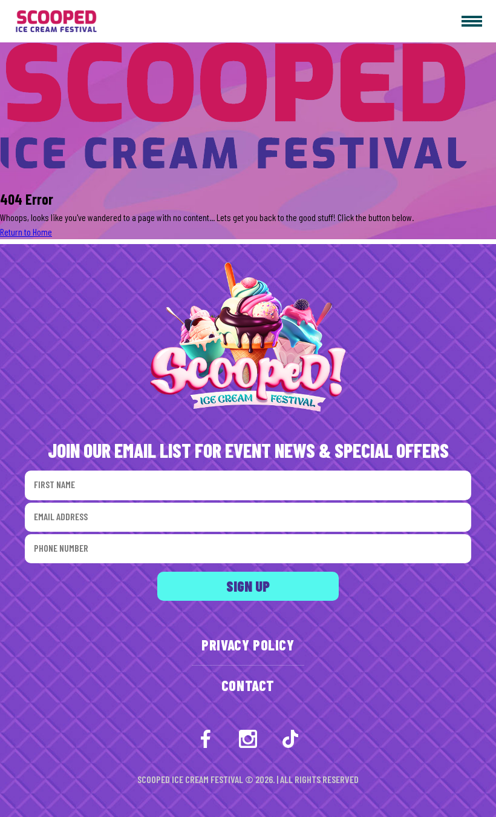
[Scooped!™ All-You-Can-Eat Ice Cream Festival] (50, 21)
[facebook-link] (206, 739)
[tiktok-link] (290, 739)
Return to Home (26, 231)
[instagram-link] (248, 739)
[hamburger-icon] (472, 21)
